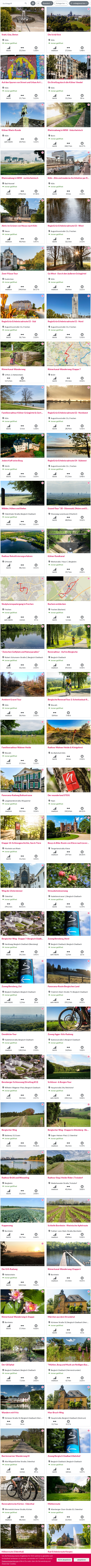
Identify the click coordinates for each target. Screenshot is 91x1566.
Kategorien (60, 3)
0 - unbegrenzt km (78, 3)
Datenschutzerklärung (10, 1561)
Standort (46, 3)
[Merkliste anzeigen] (38, 3)
